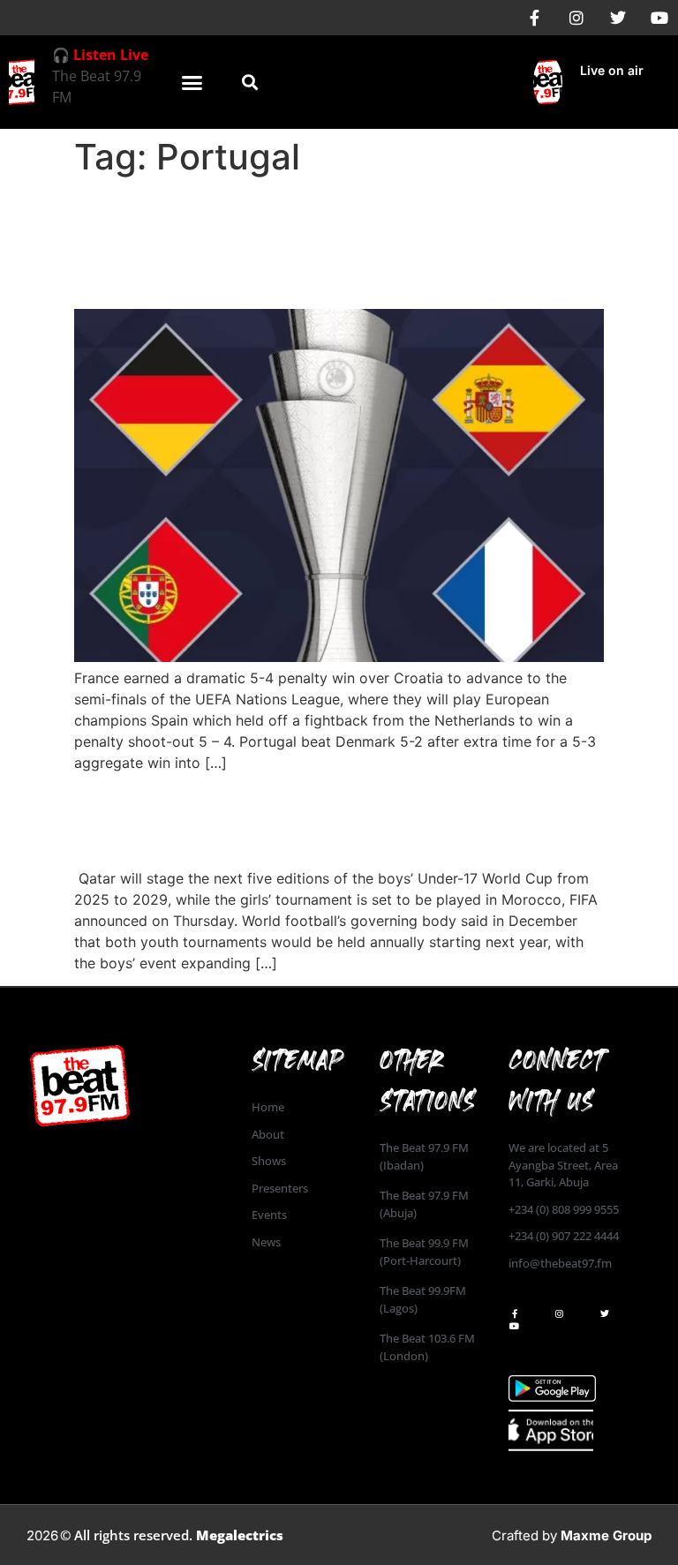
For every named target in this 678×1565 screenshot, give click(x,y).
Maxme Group (606, 1535)
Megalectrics (239, 1535)
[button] (192, 82)
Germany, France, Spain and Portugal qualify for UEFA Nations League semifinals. (322, 243)
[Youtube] (659, 18)
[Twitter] (618, 18)
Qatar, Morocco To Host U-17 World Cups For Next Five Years (310, 819)
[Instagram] (576, 18)
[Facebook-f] (535, 18)
